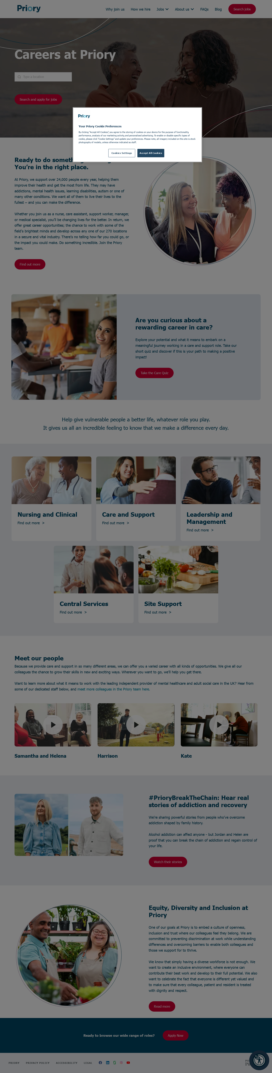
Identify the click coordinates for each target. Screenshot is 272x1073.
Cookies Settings (122, 153)
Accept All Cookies (151, 153)
